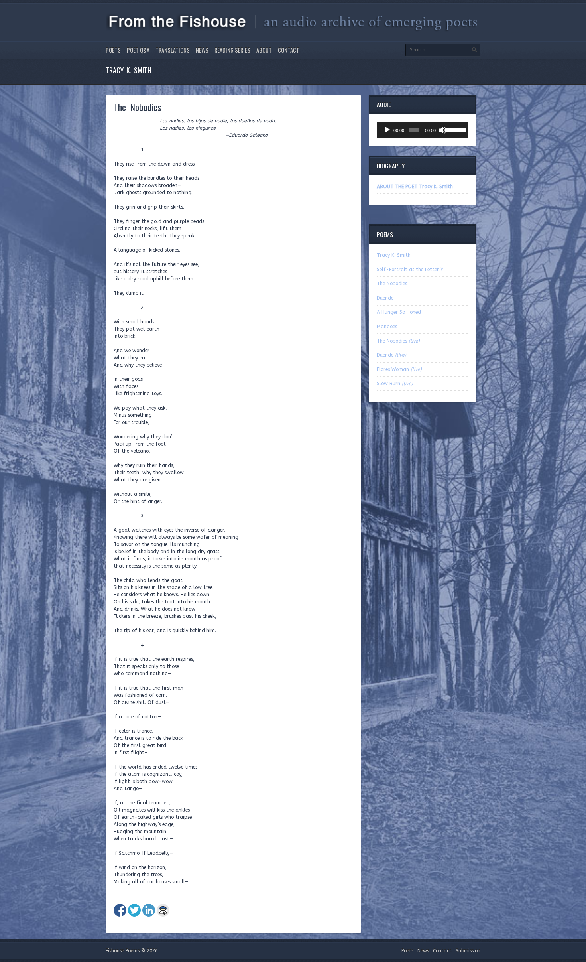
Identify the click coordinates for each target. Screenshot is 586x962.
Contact (288, 50)
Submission (468, 951)
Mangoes (387, 326)
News (202, 50)
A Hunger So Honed (399, 312)
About (264, 50)
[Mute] (442, 130)
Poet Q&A (138, 50)
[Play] (387, 130)
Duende (385, 298)
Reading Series (232, 50)
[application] (422, 130)
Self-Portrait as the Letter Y (410, 269)
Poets (113, 50)
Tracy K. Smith (394, 255)
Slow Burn (395, 383)
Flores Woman (399, 369)
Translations (172, 50)
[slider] (455, 129)
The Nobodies (392, 283)
